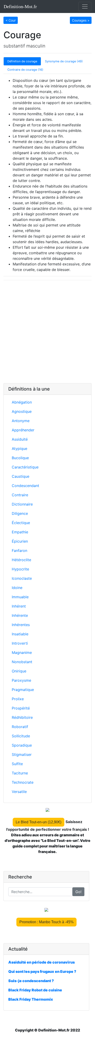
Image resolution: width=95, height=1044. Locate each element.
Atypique (19, 448)
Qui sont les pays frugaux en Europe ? (42, 971)
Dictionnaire (22, 504)
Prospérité (21, 708)
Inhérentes (21, 624)
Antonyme (21, 420)
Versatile (19, 791)
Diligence (20, 513)
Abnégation (22, 402)
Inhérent (19, 606)
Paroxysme (21, 680)
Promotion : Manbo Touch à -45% (46, 922)
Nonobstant (22, 661)
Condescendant (25, 485)
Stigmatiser (22, 754)
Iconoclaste (22, 578)
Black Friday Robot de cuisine (35, 990)
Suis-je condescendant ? (31, 980)
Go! (78, 891)
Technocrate (22, 782)
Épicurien (20, 541)
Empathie (20, 532)
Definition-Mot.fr (20, 6)
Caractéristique (25, 467)
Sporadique (22, 745)
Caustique (20, 476)
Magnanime (22, 652)
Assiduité (20, 439)
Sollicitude (21, 736)
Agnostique (22, 411)
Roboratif (20, 726)
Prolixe (18, 699)
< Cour (11, 20)
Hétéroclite (21, 559)
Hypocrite (20, 569)
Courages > (80, 20)
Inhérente (20, 615)
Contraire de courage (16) (25, 69)
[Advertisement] (47, 331)
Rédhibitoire (22, 717)
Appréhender (23, 430)
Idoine (17, 587)
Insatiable (20, 634)
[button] (10, 20)
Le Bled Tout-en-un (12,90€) (38, 822)
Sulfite (17, 763)
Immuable (20, 597)
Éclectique (21, 522)
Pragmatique (23, 689)
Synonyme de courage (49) (64, 61)
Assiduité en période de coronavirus (41, 962)
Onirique (19, 671)
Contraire (20, 495)
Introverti (20, 643)
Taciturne (20, 773)
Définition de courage (22, 61)
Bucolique (20, 457)
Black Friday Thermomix (30, 999)
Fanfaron (19, 550)
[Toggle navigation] (84, 6)
